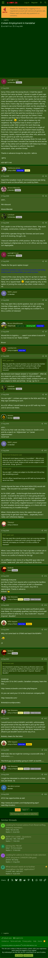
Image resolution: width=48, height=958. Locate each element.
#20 (45, 794)
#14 (45, 605)
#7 (46, 332)
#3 (46, 196)
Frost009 (8, 871)
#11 (45, 450)
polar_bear (9, 839)
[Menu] (3, 2)
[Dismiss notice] (45, 8)
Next (24, 810)
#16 (45, 659)
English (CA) (19, 938)
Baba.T (8, 848)
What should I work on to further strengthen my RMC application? (20, 868)
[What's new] (41, 2)
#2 (46, 176)
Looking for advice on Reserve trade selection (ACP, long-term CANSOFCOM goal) (26, 856)
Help (34, 941)
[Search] (45, 2)
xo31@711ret (7, 26)
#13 (45, 576)
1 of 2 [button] (18, 810)
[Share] (43, 88)
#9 (46, 394)
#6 (46, 300)
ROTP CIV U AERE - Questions (18, 836)
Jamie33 (8, 860)
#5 (46, 261)
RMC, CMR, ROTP (19, 839)
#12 (45, 531)
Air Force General (16, 848)
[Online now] (5, 327)
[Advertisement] (24, 52)
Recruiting (15, 860)
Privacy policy (26, 941)
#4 (46, 223)
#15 (45, 630)
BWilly (8, 830)
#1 (46, 88)
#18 (45, 750)
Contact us (5, 941)
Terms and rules (15, 941)
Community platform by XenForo (19, 945)
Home (40, 941)
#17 (45, 718)
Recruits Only (15, 830)
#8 (46, 356)
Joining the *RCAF (14, 845)
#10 (45, 424)
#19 (45, 774)
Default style (7, 938)
